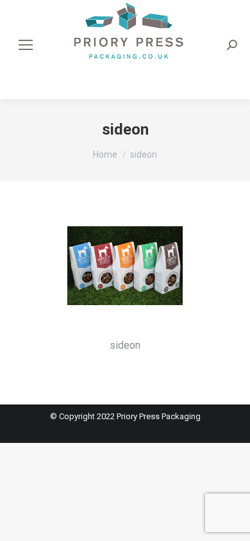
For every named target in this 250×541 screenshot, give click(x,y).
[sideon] (125, 278)
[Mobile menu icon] (25, 45)
